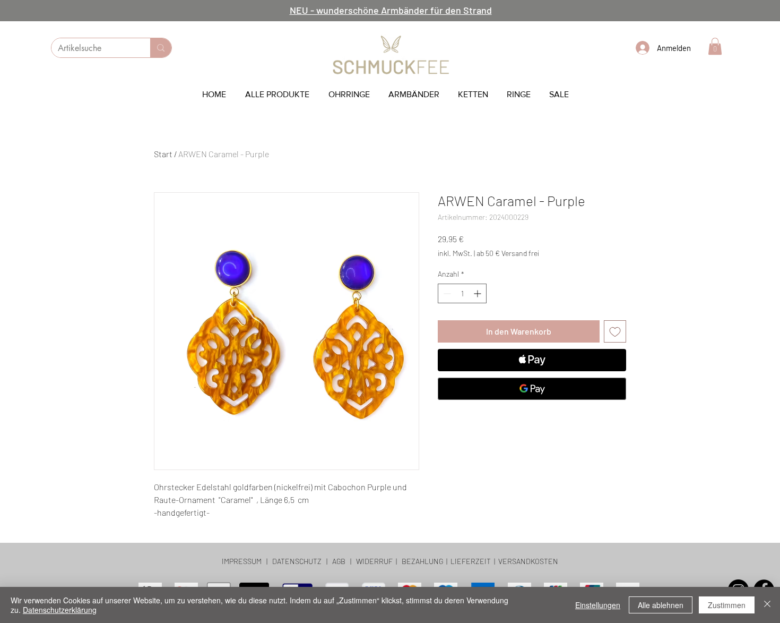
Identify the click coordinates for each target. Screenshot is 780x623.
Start (163, 154)
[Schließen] (767, 605)
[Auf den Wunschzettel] (615, 331)
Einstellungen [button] (597, 605)
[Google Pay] (532, 389)
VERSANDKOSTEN (528, 561)
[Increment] (478, 293)
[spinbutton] (462, 293)
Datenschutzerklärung (60, 609)
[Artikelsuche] (160, 47)
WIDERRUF (373, 561)
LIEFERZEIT (470, 561)
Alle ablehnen (660, 605)
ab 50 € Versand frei (507, 253)
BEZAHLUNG (422, 561)
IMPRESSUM (242, 561)
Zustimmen (727, 605)
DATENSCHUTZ (297, 561)
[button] (715, 46)
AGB (338, 561)
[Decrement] (446, 293)
